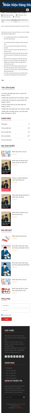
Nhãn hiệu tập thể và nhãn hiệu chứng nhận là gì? (20, 289)
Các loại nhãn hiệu (15, 140)
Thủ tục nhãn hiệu (15, 128)
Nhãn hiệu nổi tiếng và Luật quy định (13, 100)
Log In (6, 319)
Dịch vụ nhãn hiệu (15, 132)
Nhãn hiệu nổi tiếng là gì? (10, 109)
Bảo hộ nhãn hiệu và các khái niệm (13, 104)
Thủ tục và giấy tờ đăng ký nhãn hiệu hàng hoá (20, 179)
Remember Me (7, 315)
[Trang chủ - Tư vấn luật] (15, 4)
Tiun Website (18, 407)
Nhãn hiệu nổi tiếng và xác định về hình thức (20, 213)
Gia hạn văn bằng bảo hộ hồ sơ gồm (13, 93)
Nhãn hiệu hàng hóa (8, 15)
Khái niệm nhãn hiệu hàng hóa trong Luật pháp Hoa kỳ (20, 247)
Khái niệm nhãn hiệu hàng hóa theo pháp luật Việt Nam (20, 264)
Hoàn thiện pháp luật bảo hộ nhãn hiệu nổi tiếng (20, 196)
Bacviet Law (19, 404)
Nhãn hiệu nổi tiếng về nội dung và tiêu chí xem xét (20, 161)
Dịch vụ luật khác (15, 136)
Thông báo (15, 124)
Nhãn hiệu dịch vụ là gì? (19, 151)
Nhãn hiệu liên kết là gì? (9, 98)
